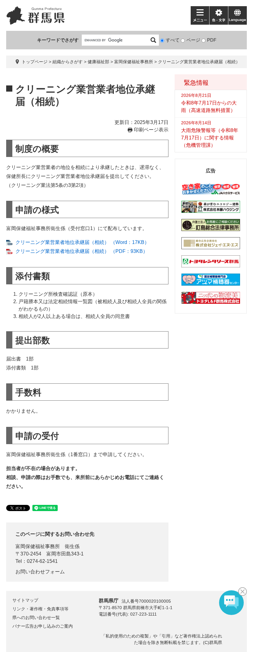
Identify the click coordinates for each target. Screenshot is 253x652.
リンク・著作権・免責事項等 (40, 608)
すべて (173, 40)
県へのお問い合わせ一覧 (36, 617)
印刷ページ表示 (151, 129)
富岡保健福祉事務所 (133, 61)
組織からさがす (67, 61)
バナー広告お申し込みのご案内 (42, 626)
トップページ (35, 61)
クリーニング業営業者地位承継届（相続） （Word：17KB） (82, 242)
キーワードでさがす (58, 40)
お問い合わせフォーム (40, 571)
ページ (193, 40)
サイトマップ (25, 600)
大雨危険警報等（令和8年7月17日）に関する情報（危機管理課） (209, 138)
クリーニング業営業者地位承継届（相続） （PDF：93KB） (81, 251)
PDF (211, 40)
